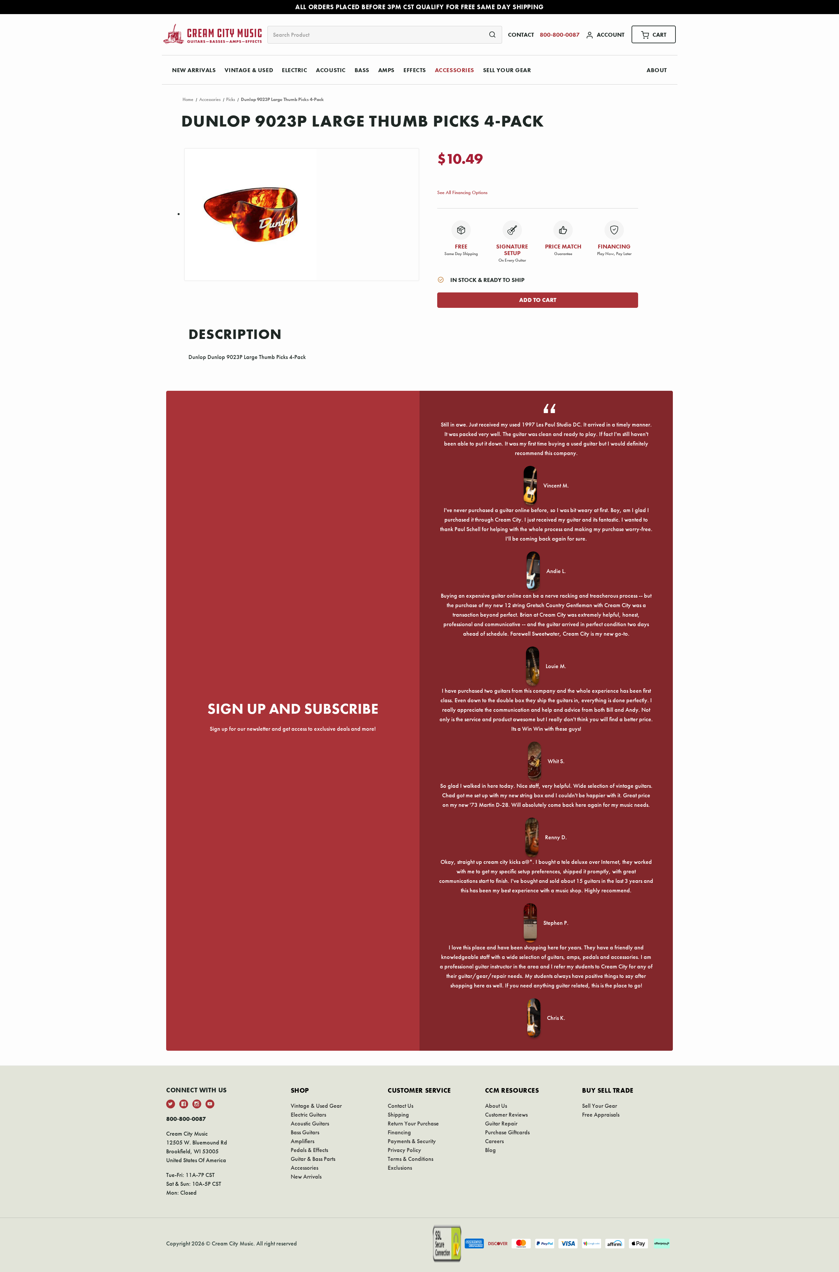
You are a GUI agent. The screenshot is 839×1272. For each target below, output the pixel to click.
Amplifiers (302, 1141)
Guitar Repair (501, 1123)
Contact (521, 34)
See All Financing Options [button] (462, 192)
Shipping (398, 1114)
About (657, 70)
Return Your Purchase (413, 1123)
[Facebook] (183, 1104)
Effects (414, 70)
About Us (496, 1105)
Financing (399, 1132)
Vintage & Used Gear (316, 1105)
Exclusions (400, 1167)
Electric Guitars (308, 1114)
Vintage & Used (248, 70)
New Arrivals (194, 70)
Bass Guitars (305, 1132)
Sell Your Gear (507, 70)
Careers (494, 1141)
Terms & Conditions (410, 1159)
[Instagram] (196, 1104)
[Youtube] (209, 1104)
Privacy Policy (404, 1150)
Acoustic (330, 70)
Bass (362, 70)
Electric (294, 70)
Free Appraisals (600, 1114)
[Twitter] (170, 1104)
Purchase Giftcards (507, 1132)
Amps (386, 70)
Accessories (454, 70)
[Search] (492, 34)
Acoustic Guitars (310, 1123)
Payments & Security (412, 1141)
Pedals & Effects (309, 1150)
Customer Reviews (506, 1114)
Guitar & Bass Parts (313, 1159)
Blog (490, 1150)
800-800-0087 (560, 34)
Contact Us (400, 1105)
